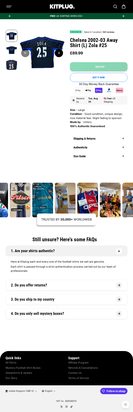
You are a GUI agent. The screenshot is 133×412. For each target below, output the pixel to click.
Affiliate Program (78, 362)
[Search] (115, 6)
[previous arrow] (10, 16)
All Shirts (11, 362)
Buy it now (99, 77)
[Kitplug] (62, 6)
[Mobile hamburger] (9, 6)
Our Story (11, 378)
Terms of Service (78, 378)
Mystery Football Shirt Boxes (23, 367)
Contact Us (75, 372)
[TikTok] (71, 407)
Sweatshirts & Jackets (19, 372)
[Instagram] (66, 407)
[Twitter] (61, 407)
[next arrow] (123, 16)
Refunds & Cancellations (83, 367)
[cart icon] (123, 6)
